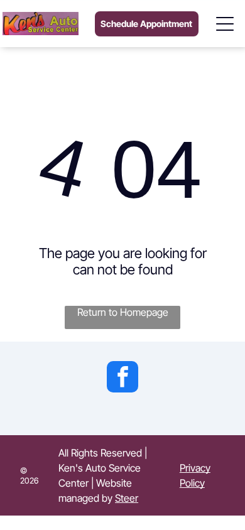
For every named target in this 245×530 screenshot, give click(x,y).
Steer (126, 498)
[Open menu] (225, 23)
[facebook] (122, 378)
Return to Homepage (122, 312)
